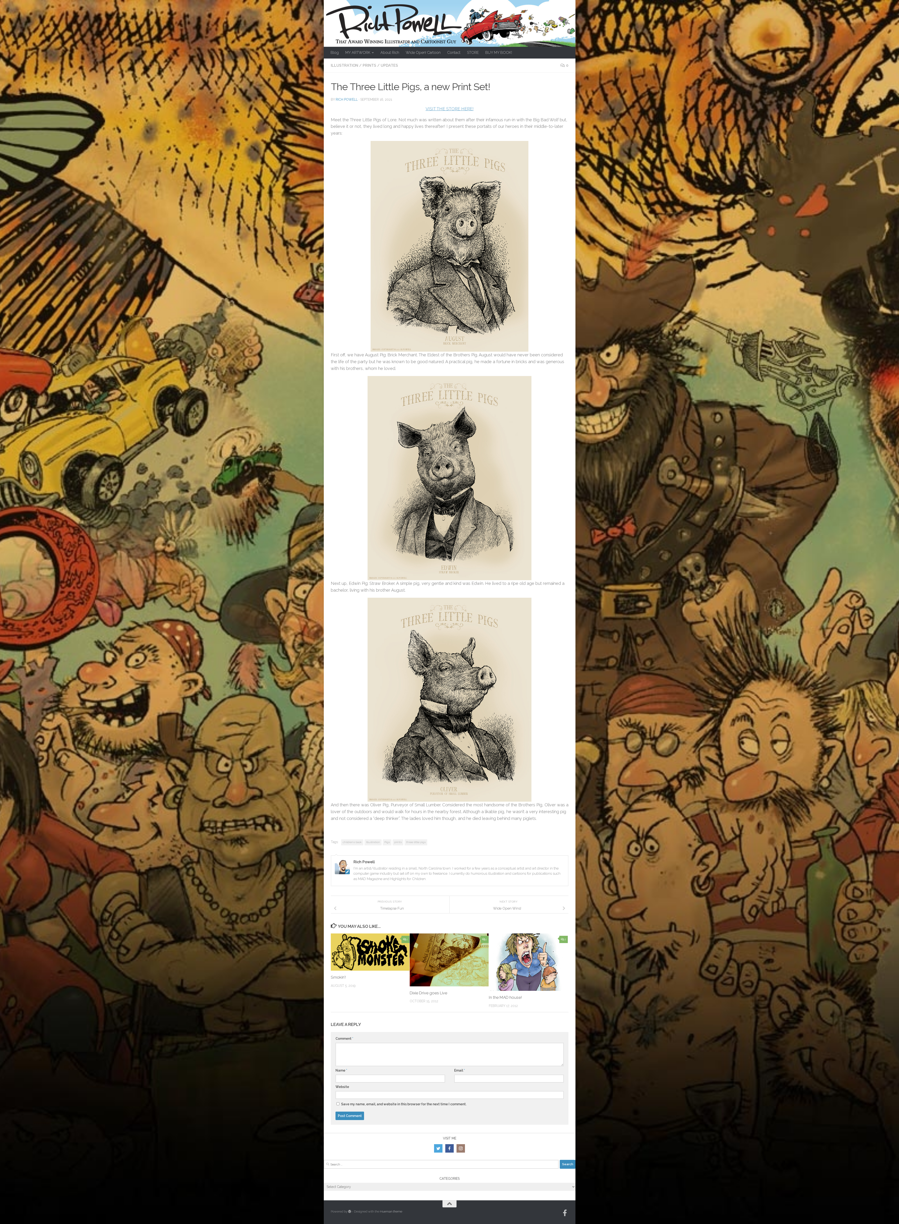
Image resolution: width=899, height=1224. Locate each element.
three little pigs (416, 842)
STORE (473, 52)
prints (398, 842)
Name (341, 1070)
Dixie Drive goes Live (428, 993)
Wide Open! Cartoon (423, 52)
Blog (335, 52)
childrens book (352, 842)
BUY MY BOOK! (498, 52)
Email (459, 1070)
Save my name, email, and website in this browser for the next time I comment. (403, 1104)
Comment (344, 1038)
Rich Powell (347, 99)
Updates (389, 65)
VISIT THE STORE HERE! (450, 108)
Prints (369, 65)
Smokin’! (338, 977)
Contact (454, 52)
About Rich (389, 52)
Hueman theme (391, 1211)
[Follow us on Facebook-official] (565, 1213)
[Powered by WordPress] (349, 1211)
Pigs (387, 842)
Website (342, 1087)
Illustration (344, 65)
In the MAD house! (505, 997)
